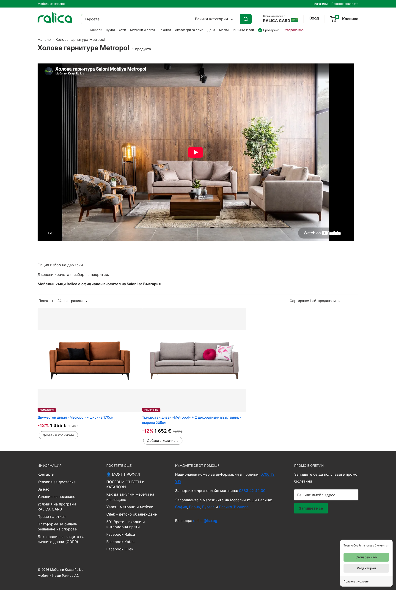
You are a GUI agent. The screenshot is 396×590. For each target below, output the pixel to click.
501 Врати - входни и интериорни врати (125, 524)
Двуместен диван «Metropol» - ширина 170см (75, 417)
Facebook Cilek (119, 549)
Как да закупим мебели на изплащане (130, 497)
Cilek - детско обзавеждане (131, 514)
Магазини (321, 3)
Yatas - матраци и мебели (129, 507)
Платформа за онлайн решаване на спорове (57, 526)
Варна (194, 507)
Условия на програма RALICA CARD (57, 506)
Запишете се (311, 508)
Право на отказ (52, 516)
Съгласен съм (366, 557)
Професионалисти (344, 3)
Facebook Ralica (120, 534)
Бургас (208, 507)
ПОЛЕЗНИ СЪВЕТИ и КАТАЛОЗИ (125, 484)
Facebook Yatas (120, 541)
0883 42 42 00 (252, 490)
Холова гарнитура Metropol (80, 39)
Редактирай (366, 568)
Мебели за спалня (51, 3)
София (181, 507)
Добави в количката (58, 435)
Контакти (46, 474)
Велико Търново (234, 507)
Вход (314, 18)
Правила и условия (356, 581)
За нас (43, 489)
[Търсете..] (246, 19)
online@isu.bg (205, 520)
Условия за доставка (57, 482)
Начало (44, 39)
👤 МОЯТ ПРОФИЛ (123, 474)
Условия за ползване (56, 496)
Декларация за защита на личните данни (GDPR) (61, 539)
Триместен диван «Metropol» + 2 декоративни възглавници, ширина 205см (192, 420)
